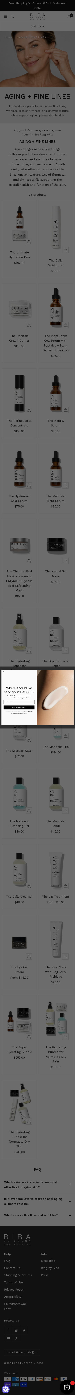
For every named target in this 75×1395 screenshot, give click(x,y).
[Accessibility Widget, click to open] (6, 1389)
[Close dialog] (3, 672)
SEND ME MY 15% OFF (19, 707)
